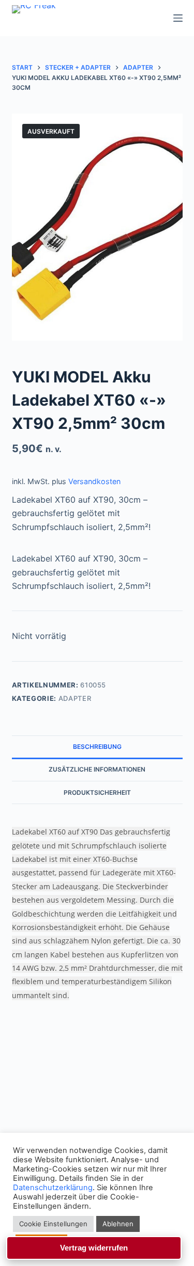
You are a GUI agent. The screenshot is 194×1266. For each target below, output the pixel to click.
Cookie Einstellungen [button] (53, 1224)
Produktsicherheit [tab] (97, 792)
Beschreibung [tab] (97, 746)
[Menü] (178, 18)
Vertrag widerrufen (94, 1247)
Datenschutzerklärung (53, 1187)
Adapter (75, 698)
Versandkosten (94, 481)
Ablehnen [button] (117, 1224)
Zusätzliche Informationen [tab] (97, 769)
